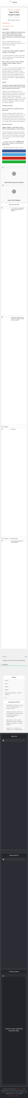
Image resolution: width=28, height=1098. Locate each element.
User (6, 697)
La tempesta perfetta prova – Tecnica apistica (17, 541)
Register (6, 689)
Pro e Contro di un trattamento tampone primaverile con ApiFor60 (17, 209)
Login (25, 656)
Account (6, 680)
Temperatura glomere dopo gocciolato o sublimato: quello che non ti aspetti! (17, 319)
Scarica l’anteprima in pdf (8, 26)
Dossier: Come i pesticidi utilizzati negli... (14, 1030)
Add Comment (17, 17)
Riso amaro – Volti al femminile (10, 538)
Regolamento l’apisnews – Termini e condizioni (13, 693)
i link (13, 147)
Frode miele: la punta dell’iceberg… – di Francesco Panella (14, 707)
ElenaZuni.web (19, 1089)
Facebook (11, 1095)
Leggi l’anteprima (6, 23)
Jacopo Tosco (9, 728)
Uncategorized (17, 9)
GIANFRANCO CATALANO (12, 705)
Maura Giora (9, 720)
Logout (6, 686)
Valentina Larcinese (10, 712)
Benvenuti (5, 426)
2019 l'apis (10, 9)
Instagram (16, 1095)
